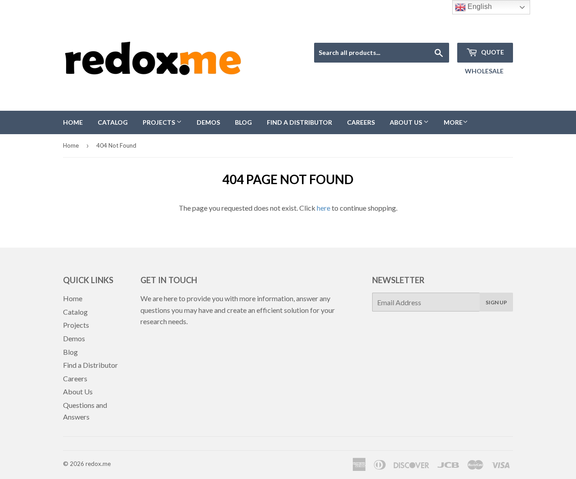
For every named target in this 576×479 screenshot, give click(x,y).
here (323, 207)
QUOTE (492, 52)
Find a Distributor (299, 122)
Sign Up (496, 302)
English (479, 6)
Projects (159, 122)
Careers (361, 122)
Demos (208, 122)
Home (73, 122)
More (453, 122)
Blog (243, 122)
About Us (406, 122)
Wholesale (484, 71)
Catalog (113, 122)
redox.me (98, 463)
